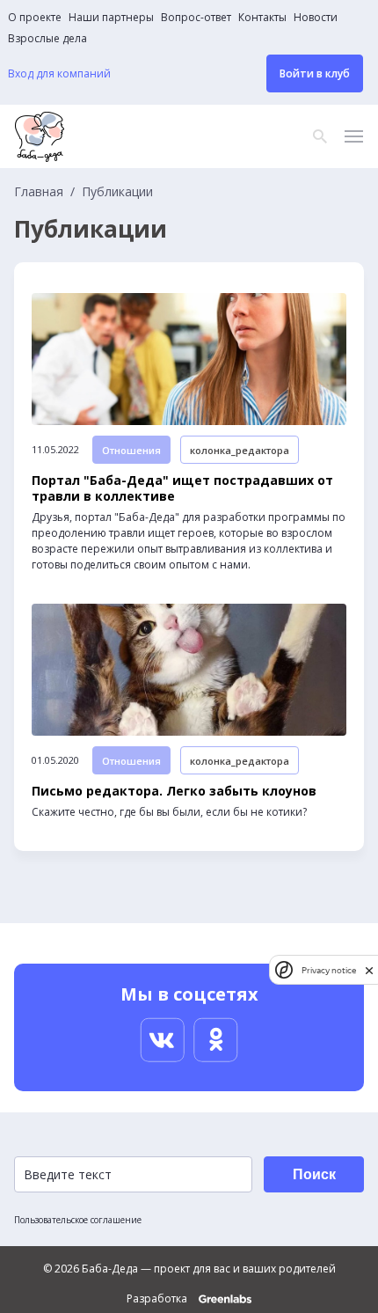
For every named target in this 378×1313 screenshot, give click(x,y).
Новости (316, 17)
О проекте (35, 17)
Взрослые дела (47, 38)
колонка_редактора (239, 450)
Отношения (131, 450)
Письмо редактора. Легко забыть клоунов (174, 791)
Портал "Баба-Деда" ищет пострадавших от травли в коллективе (182, 488)
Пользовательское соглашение (78, 1220)
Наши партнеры (111, 17)
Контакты (262, 17)
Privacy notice (329, 970)
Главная (38, 192)
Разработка (158, 1299)
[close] (369, 970)
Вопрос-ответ (196, 17)
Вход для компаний (59, 74)
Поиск (314, 1174)
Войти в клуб (315, 73)
